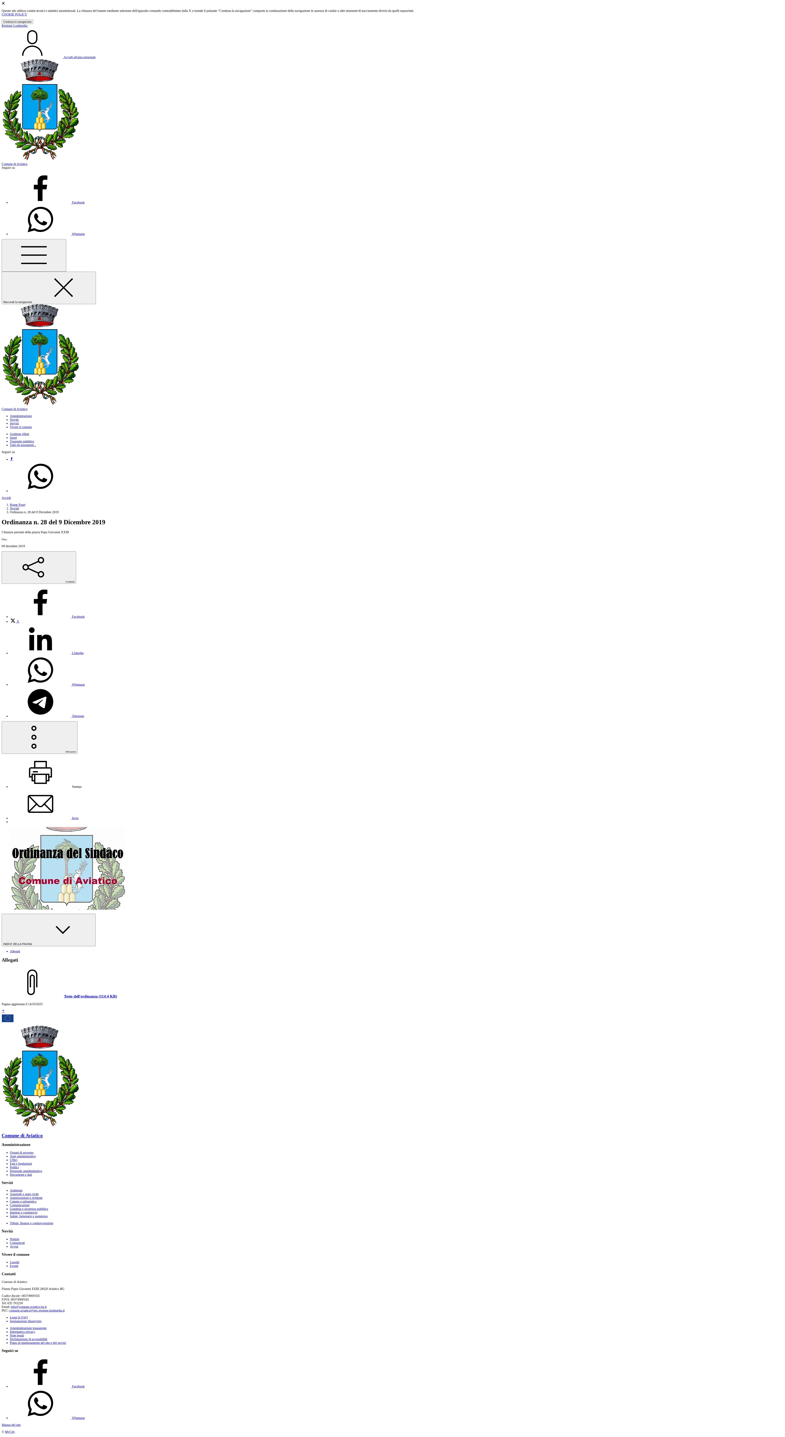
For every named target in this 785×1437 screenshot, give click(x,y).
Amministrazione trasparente (28, 1328)
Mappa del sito (11, 1425)
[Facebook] (11, 459)
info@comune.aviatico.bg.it (29, 1307)
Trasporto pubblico (22, 441)
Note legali (17, 1335)
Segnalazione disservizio (25, 1321)
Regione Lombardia (14, 25)
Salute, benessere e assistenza (29, 1216)
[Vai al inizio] (3, 1011)
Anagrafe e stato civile (24, 1194)
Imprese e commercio (23, 1212)
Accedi (6, 498)
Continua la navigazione (17, 21)
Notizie (14, 1239)
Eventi (14, 1266)
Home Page (17, 504)
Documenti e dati (21, 1174)
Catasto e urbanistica (23, 1201)
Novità (14, 508)
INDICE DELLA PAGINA (18, 944)
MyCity (10, 1432)
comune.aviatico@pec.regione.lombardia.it (37, 1310)
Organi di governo (22, 1152)
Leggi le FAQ (19, 1317)
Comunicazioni (19, 1205)
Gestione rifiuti (19, 434)
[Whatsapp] (40, 491)
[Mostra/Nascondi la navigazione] (34, 255)
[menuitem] (47, 616)
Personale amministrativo (26, 1171)
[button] (21, 416)
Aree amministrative (23, 1156)
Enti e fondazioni (21, 1163)
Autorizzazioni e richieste (26, 1198)
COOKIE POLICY (14, 14)
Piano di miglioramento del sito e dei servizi (38, 1343)
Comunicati (17, 1243)
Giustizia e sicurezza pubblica (29, 1209)
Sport (13, 437)
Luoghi (14, 1262)
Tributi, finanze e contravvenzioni (31, 1223)
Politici (14, 1167)
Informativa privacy (22, 1331)
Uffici (13, 1160)
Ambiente (16, 1190)
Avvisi (14, 1246)
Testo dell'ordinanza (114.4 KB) (90, 996)
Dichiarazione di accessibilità (28, 1339)
